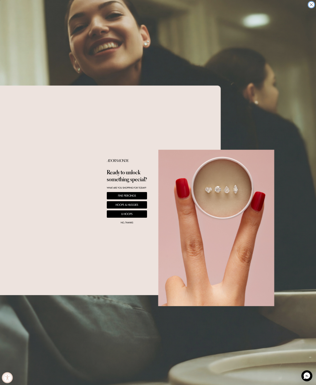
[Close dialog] (311, 4)
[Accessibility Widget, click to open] (7, 377)
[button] (306, 375)
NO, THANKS (127, 222)
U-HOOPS (127, 214)
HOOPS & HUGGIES (127, 205)
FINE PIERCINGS (127, 195)
